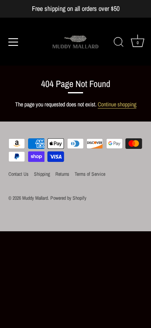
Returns (62, 174)
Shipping (42, 174)
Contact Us (18, 174)
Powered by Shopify (68, 198)
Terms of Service (90, 174)
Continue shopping (117, 104)
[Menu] (13, 42)
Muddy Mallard (35, 198)
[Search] (118, 43)
